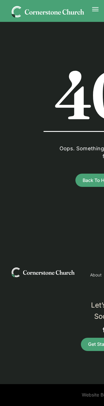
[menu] (95, 9)
